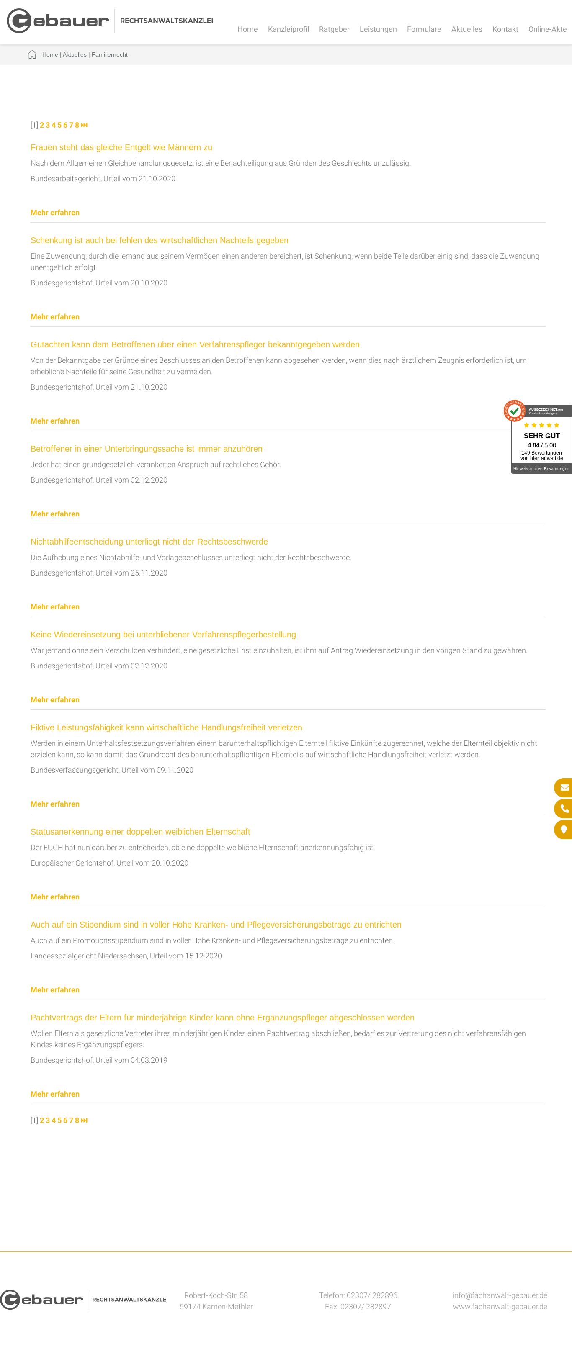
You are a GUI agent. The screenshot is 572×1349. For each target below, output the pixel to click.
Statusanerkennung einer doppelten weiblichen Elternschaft (140, 831)
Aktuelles (466, 29)
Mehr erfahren (55, 212)
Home (247, 29)
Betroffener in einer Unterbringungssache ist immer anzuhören (147, 448)
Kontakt (505, 29)
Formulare (424, 29)
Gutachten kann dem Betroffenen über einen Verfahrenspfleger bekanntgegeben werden (195, 344)
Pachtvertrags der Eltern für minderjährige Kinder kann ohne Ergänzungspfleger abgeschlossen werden (223, 1017)
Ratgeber (334, 29)
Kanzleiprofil (288, 29)
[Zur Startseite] (110, 30)
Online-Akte (547, 29)
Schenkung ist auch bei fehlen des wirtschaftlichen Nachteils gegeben (160, 240)
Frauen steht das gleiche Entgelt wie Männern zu (121, 147)
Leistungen (378, 29)
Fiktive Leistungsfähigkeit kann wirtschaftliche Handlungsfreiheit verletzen (166, 727)
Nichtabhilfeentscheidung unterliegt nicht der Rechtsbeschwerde (149, 541)
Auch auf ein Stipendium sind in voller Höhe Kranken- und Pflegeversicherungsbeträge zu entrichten (216, 924)
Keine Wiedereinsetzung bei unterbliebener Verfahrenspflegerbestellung (163, 634)
